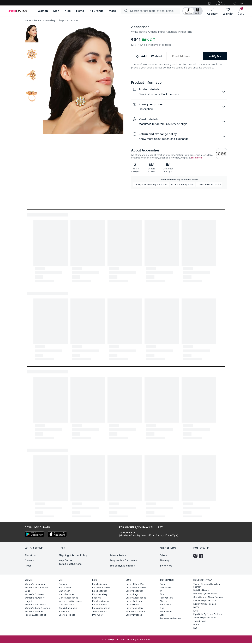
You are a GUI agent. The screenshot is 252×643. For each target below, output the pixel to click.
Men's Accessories (68, 597)
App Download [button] (220, 3)
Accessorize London (170, 618)
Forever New (166, 597)
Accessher (140, 27)
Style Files (166, 565)
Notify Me (214, 56)
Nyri (195, 628)
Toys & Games (99, 611)
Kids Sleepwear (100, 604)
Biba (162, 594)
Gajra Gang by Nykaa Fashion (208, 597)
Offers (163, 555)
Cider (162, 615)
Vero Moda (165, 587)
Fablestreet (166, 604)
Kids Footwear (99, 591)
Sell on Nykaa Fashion (122, 565)
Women (38, 20)
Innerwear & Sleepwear (70, 601)
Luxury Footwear (134, 591)
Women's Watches (34, 611)
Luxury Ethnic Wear (135, 584)
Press (28, 565)
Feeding (96, 597)
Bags (27, 591)
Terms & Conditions (70, 563)
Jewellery (50, 20)
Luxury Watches (134, 601)
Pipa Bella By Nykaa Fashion (207, 614)
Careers (29, 560)
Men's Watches (66, 604)
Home (28, 20)
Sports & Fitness (67, 615)
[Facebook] (202, 556)
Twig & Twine (199, 621)
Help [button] (240, 3)
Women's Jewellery (35, 597)
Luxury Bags (132, 594)
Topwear (63, 584)
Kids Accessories (101, 608)
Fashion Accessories (35, 615)
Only (162, 608)
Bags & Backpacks (68, 608)
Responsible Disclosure (123, 560)
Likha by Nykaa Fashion (205, 600)
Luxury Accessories (136, 597)
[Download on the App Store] (57, 534)
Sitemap (165, 560)
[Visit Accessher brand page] (221, 153)
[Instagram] (196, 556)
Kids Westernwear (101, 587)
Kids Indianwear (100, 584)
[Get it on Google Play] (34, 534)
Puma (162, 584)
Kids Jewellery (99, 594)
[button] (192, 11)
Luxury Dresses (134, 615)
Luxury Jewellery (134, 608)
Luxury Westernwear (136, 587)
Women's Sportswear (35, 604)
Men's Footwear (67, 594)
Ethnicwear (64, 591)
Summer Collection (135, 611)
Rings (61, 20)
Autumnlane (166, 611)
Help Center (66, 560)
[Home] (17, 11)
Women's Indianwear (35, 584)
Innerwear (97, 615)
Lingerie (29, 601)
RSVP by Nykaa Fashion (205, 593)
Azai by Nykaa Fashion (204, 617)
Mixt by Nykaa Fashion (204, 604)
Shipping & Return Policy (73, 555)
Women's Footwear (34, 594)
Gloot (196, 624)
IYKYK (196, 607)
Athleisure (64, 611)
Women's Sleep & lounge (37, 608)
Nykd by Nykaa (201, 590)
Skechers (165, 601)
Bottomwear (65, 587)
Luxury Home (132, 604)
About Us (30, 555)
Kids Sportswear (100, 601)
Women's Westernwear (36, 587)
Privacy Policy (118, 555)
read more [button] (196, 158)
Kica (195, 610)
